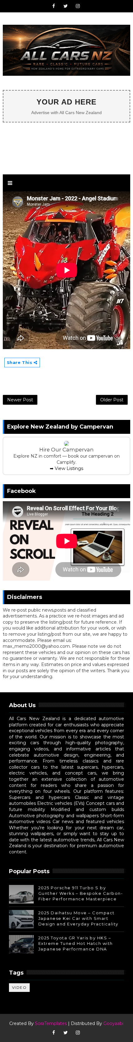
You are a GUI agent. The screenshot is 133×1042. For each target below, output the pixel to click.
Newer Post (20, 400)
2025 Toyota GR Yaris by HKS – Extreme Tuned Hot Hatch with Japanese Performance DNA (75, 943)
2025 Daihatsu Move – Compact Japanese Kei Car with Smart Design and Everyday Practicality (78, 918)
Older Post (111, 400)
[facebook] (53, 6)
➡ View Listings (66, 468)
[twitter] (65, 6)
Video (19, 987)
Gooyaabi (113, 1023)
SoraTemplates (51, 1023)
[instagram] (77, 6)
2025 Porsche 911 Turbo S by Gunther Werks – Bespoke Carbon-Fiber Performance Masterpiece (80, 893)
